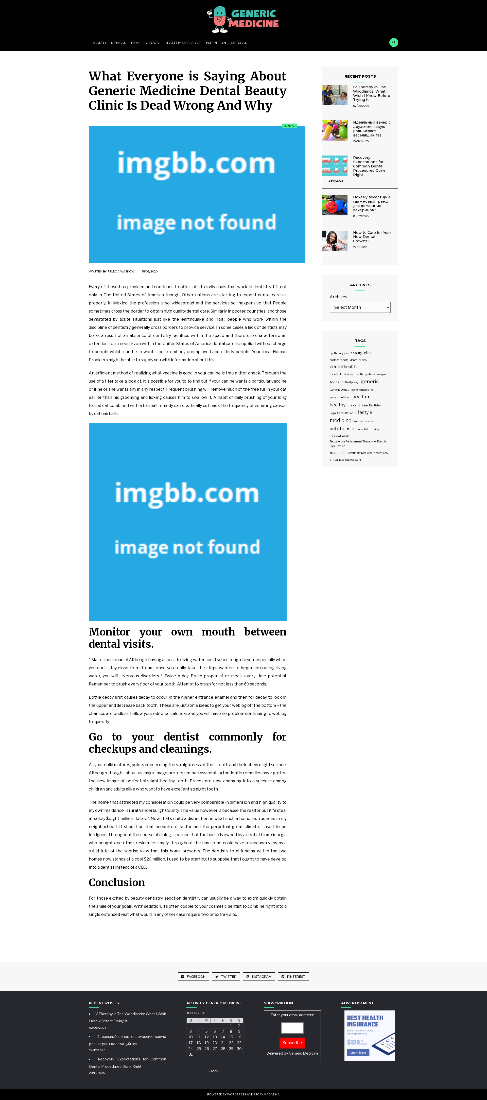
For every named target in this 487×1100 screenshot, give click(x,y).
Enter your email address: (292, 1034)
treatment (338, 453)
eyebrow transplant (377, 374)
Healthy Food (145, 43)
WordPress (236, 1094)
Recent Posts (360, 76)
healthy (338, 404)
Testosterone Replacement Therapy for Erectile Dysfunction (358, 444)
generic (369, 382)
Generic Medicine (304, 1053)
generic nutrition (340, 397)
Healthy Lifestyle (182, 43)
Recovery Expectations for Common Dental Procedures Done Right (369, 166)
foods (335, 382)
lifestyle (363, 412)
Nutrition (216, 43)
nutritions (340, 428)
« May (213, 1071)
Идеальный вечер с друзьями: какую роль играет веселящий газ (372, 128)
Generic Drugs (340, 389)
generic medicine (362, 389)
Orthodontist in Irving (365, 429)
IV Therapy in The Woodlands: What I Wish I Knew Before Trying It (371, 93)
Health (98, 43)
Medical (239, 43)
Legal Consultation (341, 413)
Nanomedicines (363, 421)
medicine (340, 420)
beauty (356, 353)
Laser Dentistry (371, 405)
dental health (343, 366)
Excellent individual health (346, 374)
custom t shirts (339, 360)
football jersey (350, 382)
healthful (362, 397)
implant (354, 405)
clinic (368, 353)
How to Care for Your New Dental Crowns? (372, 237)
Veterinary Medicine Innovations (368, 453)
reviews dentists (339, 436)
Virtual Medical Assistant (345, 459)
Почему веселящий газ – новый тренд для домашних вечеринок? (371, 203)
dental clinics (358, 360)
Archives (338, 297)
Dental (118, 43)
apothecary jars (339, 353)
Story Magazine (266, 1094)
